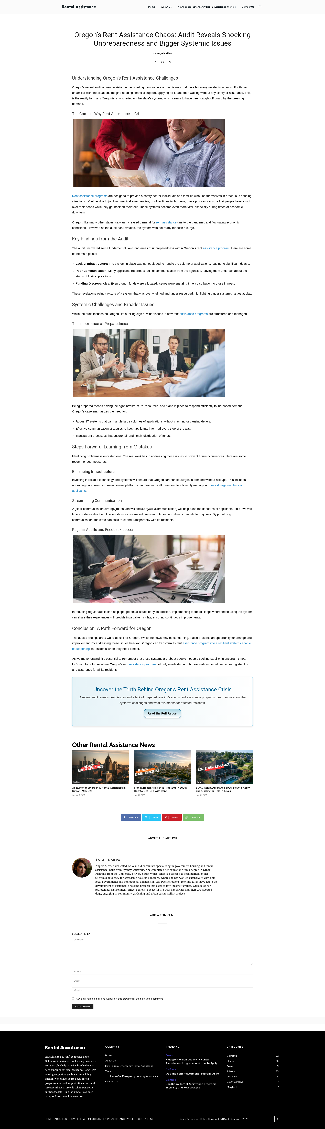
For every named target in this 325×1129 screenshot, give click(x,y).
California (171, 1069)
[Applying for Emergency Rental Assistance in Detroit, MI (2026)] (100, 767)
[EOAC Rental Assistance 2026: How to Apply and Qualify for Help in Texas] (224, 767)
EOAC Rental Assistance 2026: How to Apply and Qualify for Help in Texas (223, 789)
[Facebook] (155, 62)
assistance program (216, 248)
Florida (138, 782)
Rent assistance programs (89, 196)
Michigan (77, 782)
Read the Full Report (162, 713)
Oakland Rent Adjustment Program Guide (192, 1073)
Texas (199, 782)
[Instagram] (163, 62)
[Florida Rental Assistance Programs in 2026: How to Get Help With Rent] (162, 767)
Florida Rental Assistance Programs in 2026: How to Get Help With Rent (160, 789)
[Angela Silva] (82, 877)
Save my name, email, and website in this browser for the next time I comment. (120, 998)
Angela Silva (164, 53)
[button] (260, 6)
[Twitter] (170, 62)
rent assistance (166, 222)
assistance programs (194, 314)
